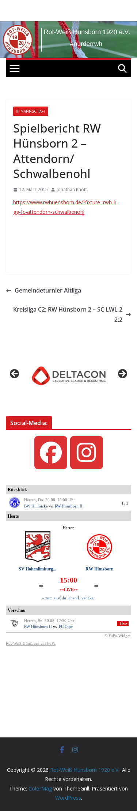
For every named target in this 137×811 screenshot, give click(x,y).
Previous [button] (14, 374)
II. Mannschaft (30, 111)
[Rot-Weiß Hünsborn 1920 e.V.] (68, 26)
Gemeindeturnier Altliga (48, 290)
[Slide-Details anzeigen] (68, 376)
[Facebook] (50, 452)
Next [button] (122, 374)
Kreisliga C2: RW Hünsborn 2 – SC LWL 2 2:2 (67, 314)
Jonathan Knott (72, 189)
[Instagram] (86, 452)
